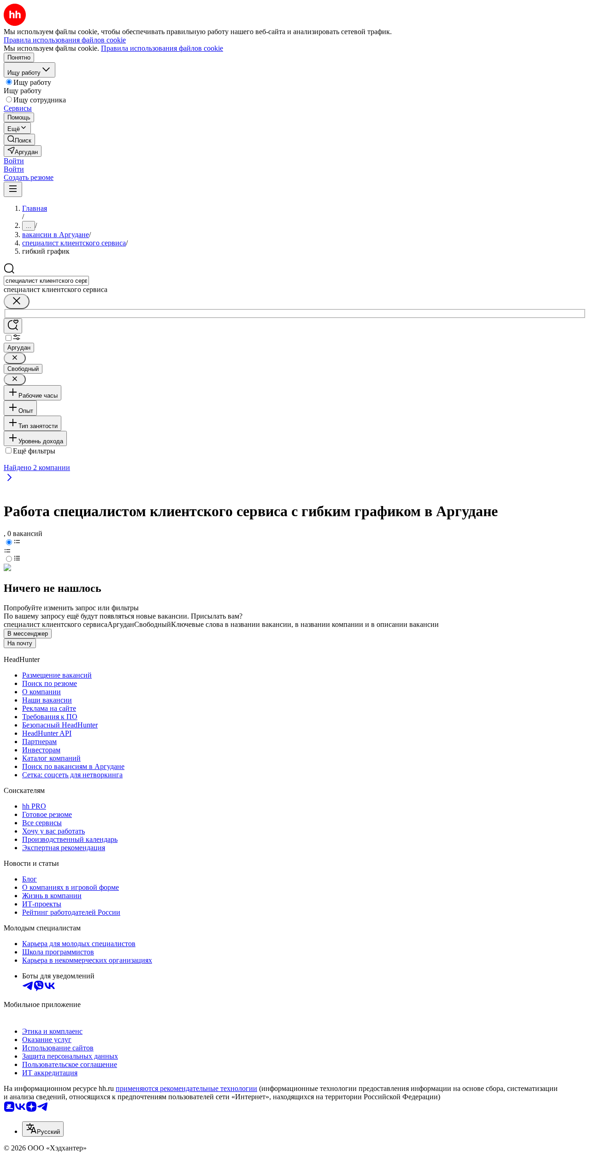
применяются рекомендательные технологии (186, 1088)
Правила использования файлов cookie (162, 48)
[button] (14, 161)
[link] (19, 139)
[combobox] (46, 281)
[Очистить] (17, 301)
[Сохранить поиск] (13, 326)
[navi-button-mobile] (13, 189)
